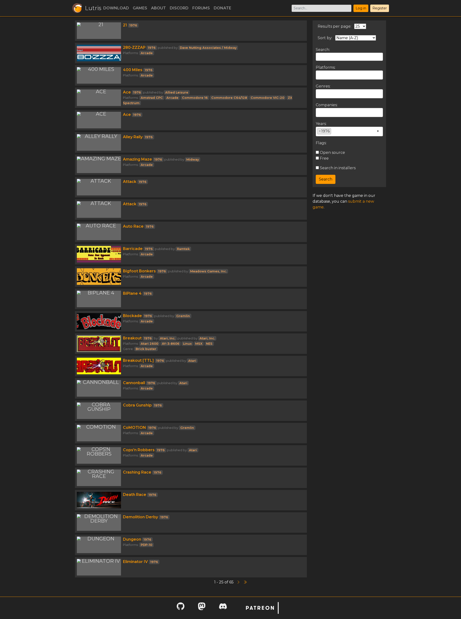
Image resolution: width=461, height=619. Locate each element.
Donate (222, 8)
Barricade (133, 248)
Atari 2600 (149, 343)
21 (125, 25)
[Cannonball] (99, 388)
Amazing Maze (137, 159)
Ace (127, 92)
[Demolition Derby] (99, 522)
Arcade (147, 53)
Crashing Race (137, 472)
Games (140, 8)
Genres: (323, 86)
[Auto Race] (99, 232)
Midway (192, 159)
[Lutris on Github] (180, 608)
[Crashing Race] (99, 477)
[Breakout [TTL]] (99, 366)
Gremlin (183, 316)
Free (324, 158)
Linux (187, 343)
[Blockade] (99, 321)
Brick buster (146, 349)
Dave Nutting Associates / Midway (208, 48)
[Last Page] (245, 582)
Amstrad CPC (152, 98)
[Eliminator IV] (99, 567)
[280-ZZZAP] (99, 53)
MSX (198, 343)
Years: (321, 123)
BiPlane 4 (132, 293)
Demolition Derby (140, 517)
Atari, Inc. (167, 338)
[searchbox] (318, 75)
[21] (99, 30)
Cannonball (134, 383)
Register (379, 8)
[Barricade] (99, 254)
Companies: (327, 105)
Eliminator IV (135, 561)
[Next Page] (239, 582)
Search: (323, 49)
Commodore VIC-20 (267, 98)
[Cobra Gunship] (99, 410)
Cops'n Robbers (139, 450)
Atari (192, 361)
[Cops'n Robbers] (99, 455)
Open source (332, 152)
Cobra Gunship (137, 405)
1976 (133, 25)
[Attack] (99, 187)
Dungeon (132, 539)
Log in (361, 8)
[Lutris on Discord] (223, 608)
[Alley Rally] (99, 142)
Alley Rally (133, 137)
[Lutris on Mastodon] (202, 608)
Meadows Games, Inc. (208, 271)
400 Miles (132, 70)
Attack (129, 181)
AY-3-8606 (170, 343)
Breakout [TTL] (138, 360)
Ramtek (183, 249)
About (158, 8)
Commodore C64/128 (229, 98)
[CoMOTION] (99, 433)
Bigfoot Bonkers (139, 271)
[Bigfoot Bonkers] (99, 276)
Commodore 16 (195, 98)
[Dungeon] (99, 545)
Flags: (321, 143)
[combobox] (349, 75)
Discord (179, 8)
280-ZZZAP (134, 47)
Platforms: (325, 67)
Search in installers (337, 168)
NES (209, 343)
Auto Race (133, 226)
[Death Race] (99, 500)
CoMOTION (134, 427)
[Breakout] (99, 343)
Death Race (134, 494)
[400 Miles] (99, 75)
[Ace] (99, 97)
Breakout (132, 338)
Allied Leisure (176, 92)
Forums (201, 8)
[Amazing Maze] (99, 164)
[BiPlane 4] (99, 299)
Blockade (132, 315)
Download (116, 8)
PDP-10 (146, 545)
